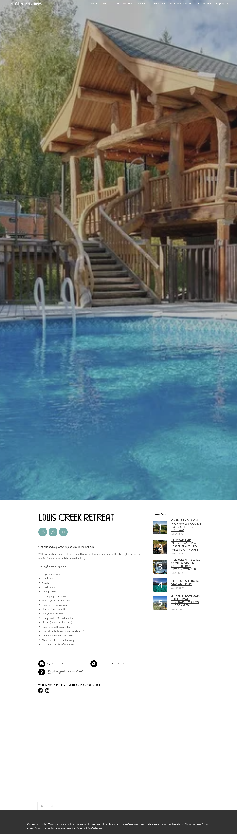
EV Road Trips (158, 3)
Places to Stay (99, 3)
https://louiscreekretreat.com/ (111, 663)
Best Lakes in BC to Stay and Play (185, 582)
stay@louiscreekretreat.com (58, 663)
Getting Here (204, 3)
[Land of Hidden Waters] (25, 3)
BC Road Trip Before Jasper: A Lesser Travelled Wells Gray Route (184, 545)
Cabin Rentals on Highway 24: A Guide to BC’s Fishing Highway (186, 525)
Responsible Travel (181, 3)
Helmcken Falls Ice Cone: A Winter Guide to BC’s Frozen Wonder (185, 564)
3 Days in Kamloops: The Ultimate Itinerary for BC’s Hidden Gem (186, 600)
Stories (141, 3)
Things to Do (122, 3)
